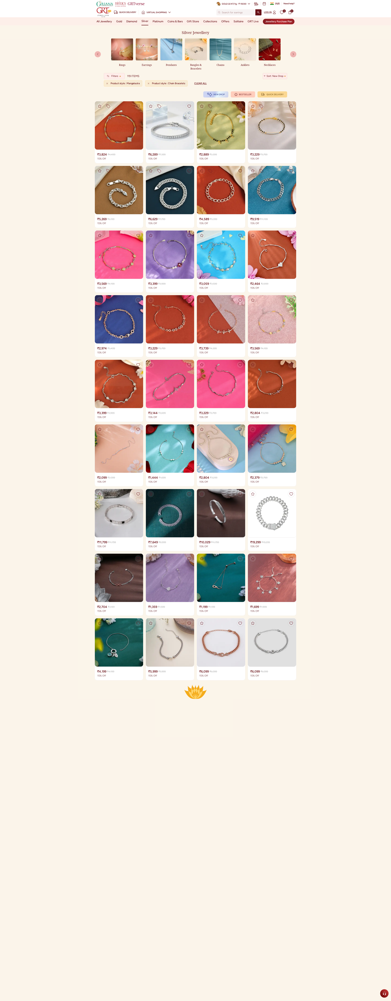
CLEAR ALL (200, 83)
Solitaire (238, 21)
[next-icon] (98, 54)
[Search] (258, 12)
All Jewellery (104, 21)
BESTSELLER (245, 94)
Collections (210, 21)
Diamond (131, 21)
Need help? (288, 3)
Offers (225, 21)
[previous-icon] (293, 54)
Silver (144, 21)
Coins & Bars (175, 21)
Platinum (158, 21)
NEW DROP (219, 94)
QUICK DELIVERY (275, 94)
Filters (114, 76)
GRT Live (253, 21)
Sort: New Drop (275, 76)
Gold (119, 21)
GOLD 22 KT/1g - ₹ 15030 (234, 4)
